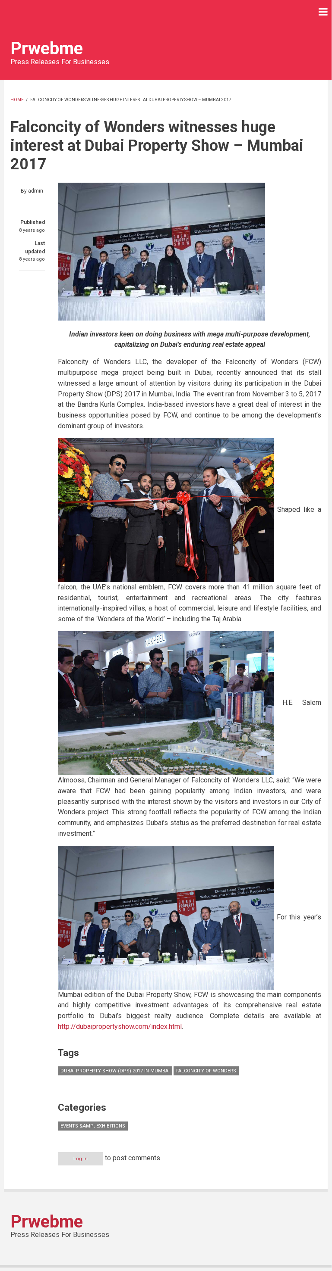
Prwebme (46, 48)
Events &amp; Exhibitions (92, 1126)
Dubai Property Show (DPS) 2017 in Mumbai (115, 1071)
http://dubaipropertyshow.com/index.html (120, 1026)
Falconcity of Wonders (206, 1071)
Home (17, 99)
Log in (80, 1159)
